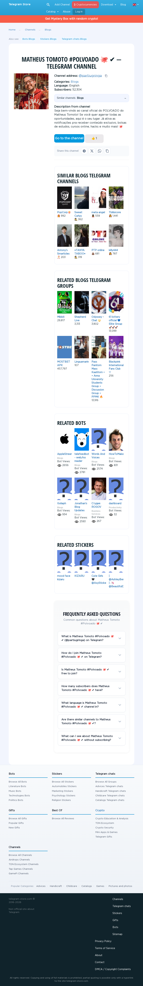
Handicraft (56, 886)
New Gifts (14, 828)
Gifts (115, 920)
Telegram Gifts (103, 837)
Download (107, 5)
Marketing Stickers (62, 791)
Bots (115, 927)
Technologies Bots (19, 796)
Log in (78, 12)
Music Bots (15, 791)
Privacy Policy (103, 941)
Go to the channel (69, 138)
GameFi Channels (19, 874)
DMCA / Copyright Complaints (113, 969)
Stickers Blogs (48, 39)
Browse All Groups (105, 782)
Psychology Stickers (63, 796)
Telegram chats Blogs (74, 39)
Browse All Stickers (63, 782)
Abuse (66, 12)
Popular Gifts (16, 823)
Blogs (75, 82)
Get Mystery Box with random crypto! (71, 19)
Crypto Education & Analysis (111, 819)
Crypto (100, 810)
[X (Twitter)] (92, 151)
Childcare (71, 886)
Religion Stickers (61, 800)
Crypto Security (104, 828)
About (98, 955)
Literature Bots (17, 786)
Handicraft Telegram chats (110, 791)
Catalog (50, 12)
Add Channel (62, 5)
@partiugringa (90, 75)
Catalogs (86, 886)
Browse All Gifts (18, 819)
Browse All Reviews (63, 819)
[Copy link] (107, 151)
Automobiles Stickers (64, 786)
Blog (123, 5)
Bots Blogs (28, 39)
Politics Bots (16, 800)
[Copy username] (106, 75)
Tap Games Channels (21, 869)
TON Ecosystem (104, 823)
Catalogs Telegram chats (109, 800)
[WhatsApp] (99, 151)
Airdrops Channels (19, 860)
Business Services (96, 512)
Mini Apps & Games (106, 832)
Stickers (117, 913)
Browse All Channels (20, 855)
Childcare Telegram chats (110, 796)
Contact (99, 962)
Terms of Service (105, 948)
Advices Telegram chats (109, 786)
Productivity (115, 507)
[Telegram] (84, 151)
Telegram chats (121, 906)
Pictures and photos (120, 886)
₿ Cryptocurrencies (85, 5)
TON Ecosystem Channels (24, 864)
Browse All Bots (18, 782)
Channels (117, 899)
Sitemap (117, 934)
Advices (41, 886)
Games (100, 886)
